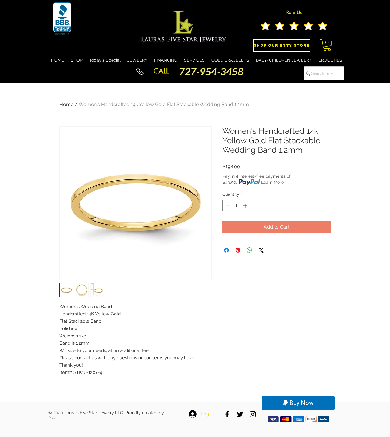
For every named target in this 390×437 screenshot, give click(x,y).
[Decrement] (227, 205)
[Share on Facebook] (226, 250)
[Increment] (246, 205)
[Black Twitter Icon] (240, 414)
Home (66, 104)
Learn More (272, 182)
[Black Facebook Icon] (227, 414)
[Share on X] (261, 250)
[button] (327, 45)
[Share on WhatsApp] (249, 250)
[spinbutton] (236, 205)
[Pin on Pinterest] (238, 250)
